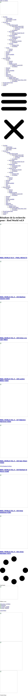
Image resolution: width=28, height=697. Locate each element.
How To (8, 57)
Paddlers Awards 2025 (17, 65)
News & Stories (6, 58)
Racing (10, 50)
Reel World (11, 31)
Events (7, 47)
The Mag (5, 17)
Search (4, 85)
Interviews (8, 74)
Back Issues (9, 21)
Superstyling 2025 (16, 37)
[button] (14, 115)
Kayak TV (5, 22)
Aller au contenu (4, 0)
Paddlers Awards (13, 63)
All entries (17, 29)
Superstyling (12, 35)
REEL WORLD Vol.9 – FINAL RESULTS (13, 258)
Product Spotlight (10, 70)
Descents (8, 51)
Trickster (11, 43)
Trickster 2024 (15, 45)
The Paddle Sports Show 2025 (19, 80)
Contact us (5, 84)
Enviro (7, 53)
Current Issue (9, 18)
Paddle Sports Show (14, 78)
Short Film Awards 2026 (18, 26)
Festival (11, 49)
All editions (14, 30)
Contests (8, 23)
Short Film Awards (13, 25)
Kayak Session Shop (8, 82)
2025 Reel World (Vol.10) (18, 33)
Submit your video (19, 27)
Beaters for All (12, 39)
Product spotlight (10, 54)
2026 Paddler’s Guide (11, 19)
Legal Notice (3, 610)
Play (7, 55)
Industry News (9, 76)
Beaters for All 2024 (17, 41)
